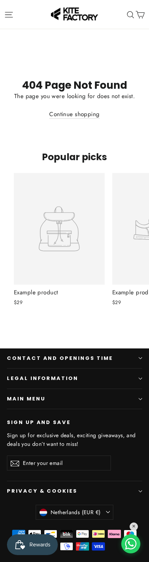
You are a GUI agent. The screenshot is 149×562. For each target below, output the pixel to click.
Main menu (26, 398)
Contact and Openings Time (60, 358)
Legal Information (42, 378)
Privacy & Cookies (42, 490)
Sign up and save (39, 422)
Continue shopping (74, 114)
